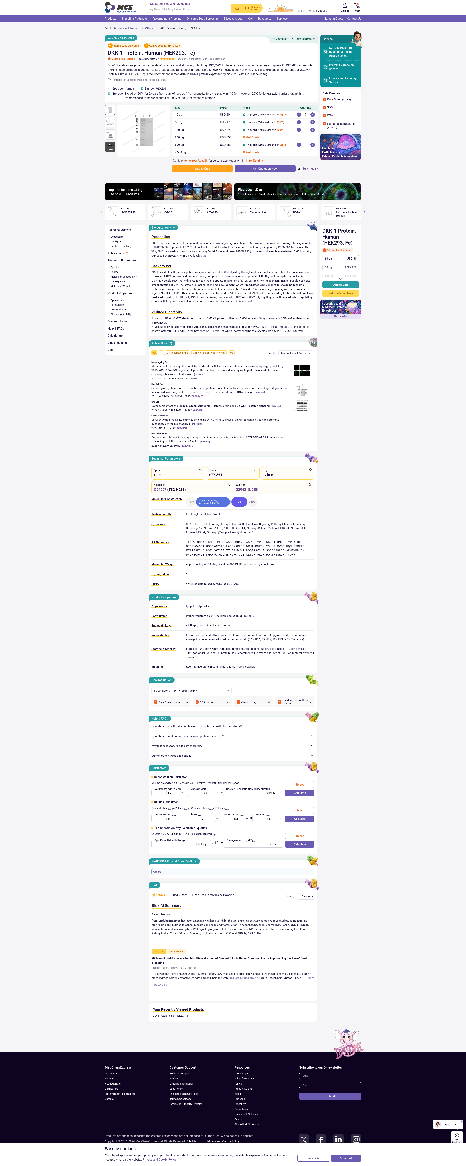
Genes (238, 1130)
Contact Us (111, 1084)
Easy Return (176, 1099)
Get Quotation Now (340, 293)
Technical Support (180, 1084)
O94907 (160, 489)
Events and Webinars (246, 1124)
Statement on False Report (120, 1104)
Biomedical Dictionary (246, 1135)
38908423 (197, 396)
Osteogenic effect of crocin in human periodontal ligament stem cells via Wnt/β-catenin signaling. (210, 406)
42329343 (181, 427)
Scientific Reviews (244, 1089)
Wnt (178, 65)
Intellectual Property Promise (186, 1114)
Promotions (241, 1119)
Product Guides (243, 1099)
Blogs (237, 1104)
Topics (238, 1094)
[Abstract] (198, 374)
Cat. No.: (121, 37)
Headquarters (113, 1094)
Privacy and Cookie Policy (159, 1159)
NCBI (253, 489)
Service (340, 51)
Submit (330, 1107)
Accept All (346, 1158)
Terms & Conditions (180, 1109)
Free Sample (241, 1084)
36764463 (191, 378)
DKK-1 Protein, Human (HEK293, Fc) (171, 1026)
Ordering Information (181, 1094)
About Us (110, 1089)
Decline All (313, 1158)
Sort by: (272, 353)
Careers (109, 1109)
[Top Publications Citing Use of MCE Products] (168, 199)
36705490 (197, 410)
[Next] (110, 154)
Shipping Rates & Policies (184, 1104)
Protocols (239, 1109)
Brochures (240, 1114)
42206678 (187, 445)
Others (157, 871)
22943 (241, 489)
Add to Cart (340, 285)
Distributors (111, 1099)
